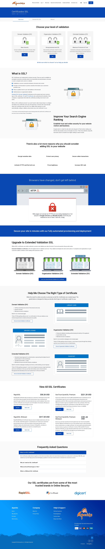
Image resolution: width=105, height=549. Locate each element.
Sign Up (85, 2)
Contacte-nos (74, 2)
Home (13, 511)
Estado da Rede (66, 2)
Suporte (13, 13)
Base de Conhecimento (56, 2)
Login (91, 2)
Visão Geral (20, 19)
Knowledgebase (57, 513)
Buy (24, 54)
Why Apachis (15, 513)
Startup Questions (58, 511)
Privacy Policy (36, 513)
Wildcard (52, 19)
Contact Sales (57, 516)
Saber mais (27, 407)
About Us (35, 511)
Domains (14, 516)
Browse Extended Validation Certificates (22, 373)
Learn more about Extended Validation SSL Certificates (52, 279)
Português (89, 543)
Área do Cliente (35, 2)
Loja (42, 2)
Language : (83, 543)
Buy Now (18, 407)
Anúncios (47, 2)
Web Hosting (14, 518)
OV (23, 96)
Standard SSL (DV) (36, 19)
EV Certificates (30, 96)
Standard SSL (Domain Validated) (19, 94)
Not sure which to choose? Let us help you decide (53, 62)
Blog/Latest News (58, 518)
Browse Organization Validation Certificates (65, 346)
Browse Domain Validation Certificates (22, 320)
